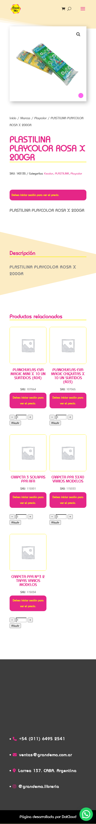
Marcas (25, 118)
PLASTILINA (62, 173)
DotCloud (69, 816)
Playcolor (40, 118)
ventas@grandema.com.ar (45, 754)
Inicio (13, 118)
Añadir (15, 423)
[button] (78, 34)
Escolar (48, 173)
